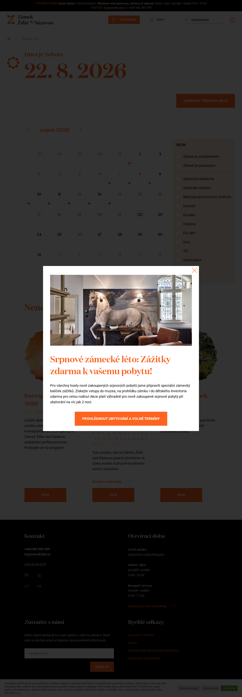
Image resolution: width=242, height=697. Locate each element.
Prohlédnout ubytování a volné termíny (121, 418)
